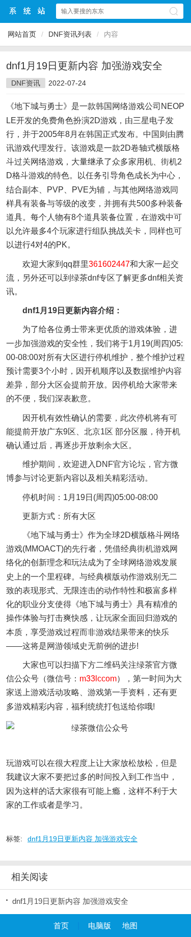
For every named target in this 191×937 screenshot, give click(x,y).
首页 (61, 925)
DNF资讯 (25, 83)
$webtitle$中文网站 (27, 11)
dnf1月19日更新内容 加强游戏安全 (83, 839)
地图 (130, 925)
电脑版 (99, 925)
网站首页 (22, 34)
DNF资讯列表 (70, 34)
